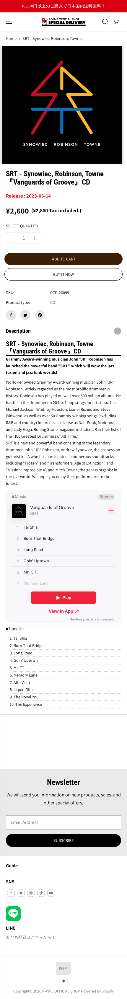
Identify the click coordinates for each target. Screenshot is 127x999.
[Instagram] (31, 893)
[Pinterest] (40, 315)
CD (52, 302)
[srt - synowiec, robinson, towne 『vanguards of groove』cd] (62, 105)
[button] (9, 21)
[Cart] (115, 21)
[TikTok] (41, 893)
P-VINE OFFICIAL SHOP (61, 991)
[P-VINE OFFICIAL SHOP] (63, 22)
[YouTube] (51, 893)
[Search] (105, 21)
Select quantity (22, 226)
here (91, 6)
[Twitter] (25, 315)
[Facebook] (11, 315)
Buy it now (63, 274)
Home (11, 38)
